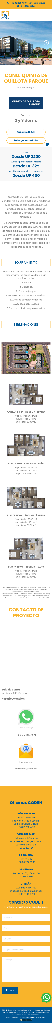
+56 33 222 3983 (26, 862)
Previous (5, 42)
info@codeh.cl (28, 5)
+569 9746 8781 (26, 894)
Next (46, 42)
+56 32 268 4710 (27, 2)
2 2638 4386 (26, 876)
